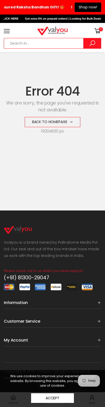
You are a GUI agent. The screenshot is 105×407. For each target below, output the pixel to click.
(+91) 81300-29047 (26, 277)
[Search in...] (92, 43)
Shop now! (88, 7)
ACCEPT (52, 398)
